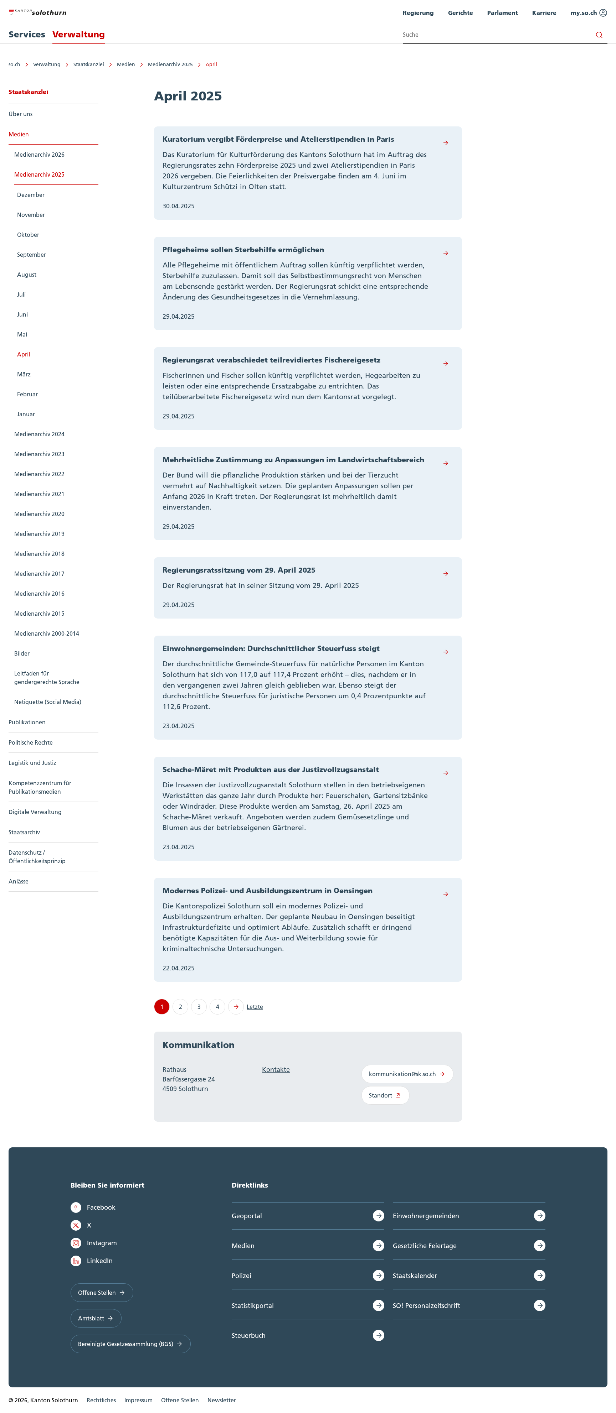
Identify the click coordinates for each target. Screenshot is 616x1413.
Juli (21, 294)
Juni (22, 314)
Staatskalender (415, 1276)
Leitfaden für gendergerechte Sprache (46, 677)
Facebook (101, 1207)
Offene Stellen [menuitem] (180, 1400)
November (31, 214)
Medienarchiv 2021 (39, 493)
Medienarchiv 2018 (39, 553)
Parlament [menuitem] (502, 12)
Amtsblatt (91, 1318)
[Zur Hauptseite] (37, 11)
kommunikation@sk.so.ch (402, 1074)
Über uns (20, 114)
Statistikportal (253, 1306)
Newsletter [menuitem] (221, 1400)
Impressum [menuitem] (138, 1400)
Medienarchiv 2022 (39, 474)
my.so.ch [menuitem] (585, 12)
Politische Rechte (31, 742)
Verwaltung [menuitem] (78, 34)
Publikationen (27, 722)
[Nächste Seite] (236, 1007)
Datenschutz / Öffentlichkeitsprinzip (37, 857)
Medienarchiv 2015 (39, 613)
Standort (380, 1095)
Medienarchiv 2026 (39, 154)
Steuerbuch (249, 1335)
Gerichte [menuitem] (460, 12)
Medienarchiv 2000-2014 (46, 633)
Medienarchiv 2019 (39, 533)
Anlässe (19, 881)
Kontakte (276, 1069)
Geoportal (247, 1216)
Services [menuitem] (27, 34)
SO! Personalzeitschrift (426, 1306)
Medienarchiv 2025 (170, 64)
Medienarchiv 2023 (39, 454)
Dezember (31, 194)
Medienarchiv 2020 (39, 513)
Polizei (241, 1276)
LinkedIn (100, 1261)
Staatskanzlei (88, 64)
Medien (126, 64)
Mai (22, 334)
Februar (27, 394)
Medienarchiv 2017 (39, 573)
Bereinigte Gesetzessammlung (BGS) (125, 1343)
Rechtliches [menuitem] (101, 1400)
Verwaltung (47, 64)
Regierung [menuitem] (418, 12)
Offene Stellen (97, 1292)
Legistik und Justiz (32, 762)
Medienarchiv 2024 (39, 434)
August (26, 274)
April (211, 64)
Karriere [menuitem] (544, 12)
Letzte (255, 1006)
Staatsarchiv (24, 832)
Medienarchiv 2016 (39, 593)
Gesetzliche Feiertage (425, 1246)
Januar (26, 414)
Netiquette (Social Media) (47, 701)
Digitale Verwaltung (35, 811)
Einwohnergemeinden (426, 1216)
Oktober (28, 234)
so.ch (14, 64)
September (31, 254)
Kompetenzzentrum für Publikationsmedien (40, 787)
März (24, 374)
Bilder (22, 653)
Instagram (102, 1243)
